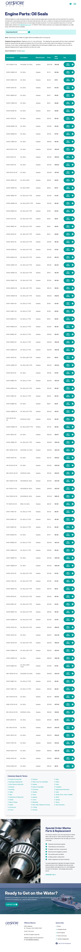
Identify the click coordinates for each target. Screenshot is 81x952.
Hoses (34, 794)
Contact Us (50, 874)
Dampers (34, 779)
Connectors (12, 807)
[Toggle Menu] (75, 4)
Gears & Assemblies (38, 787)
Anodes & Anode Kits (15, 779)
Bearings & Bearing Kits (15, 782)
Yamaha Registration (63, 939)
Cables (11, 792)
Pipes (57, 779)
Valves (57, 802)
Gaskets (34, 784)
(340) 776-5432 (29, 931)
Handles (34, 792)
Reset (23, 51)
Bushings (11, 789)
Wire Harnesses (60, 805)
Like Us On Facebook (64, 943)
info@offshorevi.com (25, 25)
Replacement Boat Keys (62, 789)
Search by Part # (11, 32)
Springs (58, 799)
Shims (57, 797)
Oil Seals (34, 810)
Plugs (57, 784)
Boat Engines (61, 932)
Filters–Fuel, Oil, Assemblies (40, 782)
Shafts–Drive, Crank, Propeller (64, 794)
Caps (10, 794)
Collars (11, 805)
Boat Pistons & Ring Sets (16, 784)
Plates (57, 782)
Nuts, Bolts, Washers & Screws (41, 805)
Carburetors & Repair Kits (16, 797)
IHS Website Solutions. (32, 939)
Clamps (11, 799)
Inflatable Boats (61, 929)
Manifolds (35, 802)
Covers (11, 810)
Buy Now (68, 64)
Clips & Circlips (13, 802)
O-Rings (34, 807)
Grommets (35, 789)
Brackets (11, 787)
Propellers (58, 787)
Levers (34, 799)
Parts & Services (62, 936)
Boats (59, 926)
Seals (57, 792)
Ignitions (34, 797)
